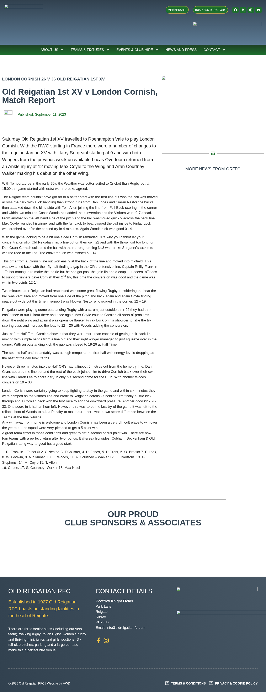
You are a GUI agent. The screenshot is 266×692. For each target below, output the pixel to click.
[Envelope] (258, 10)
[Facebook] (235, 10)
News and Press (181, 50)
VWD (66, 683)
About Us (49, 50)
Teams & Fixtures (87, 50)
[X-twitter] (243, 10)
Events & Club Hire (134, 50)
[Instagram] (251, 10)
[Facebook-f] (98, 640)
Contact (211, 50)
